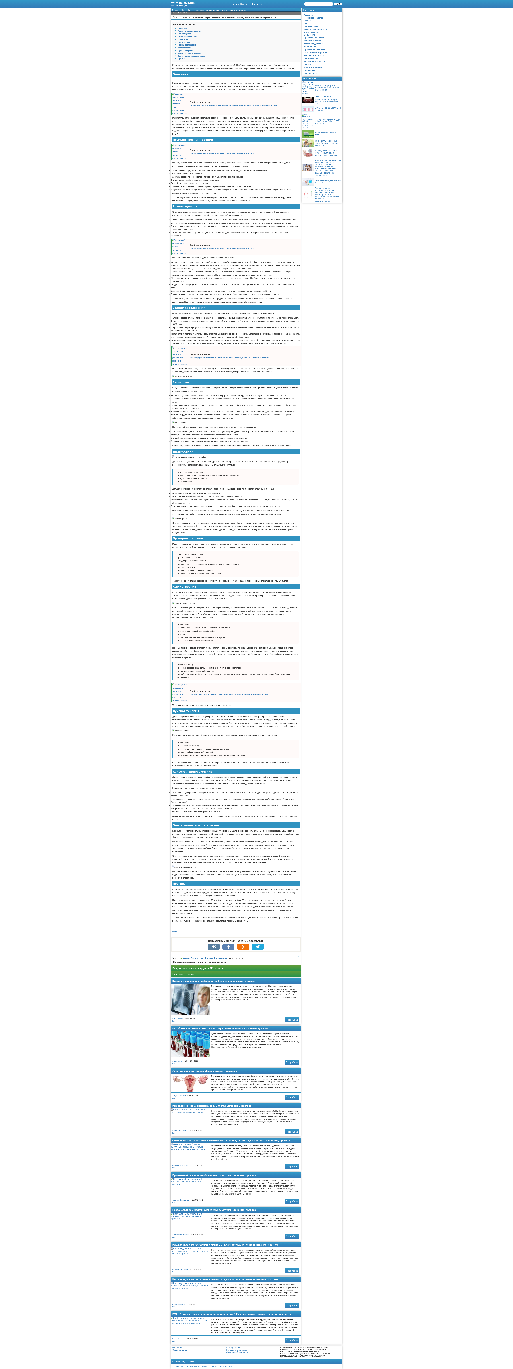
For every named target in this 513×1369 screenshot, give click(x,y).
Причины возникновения (189, 31)
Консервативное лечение (189, 53)
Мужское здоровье (313, 43)
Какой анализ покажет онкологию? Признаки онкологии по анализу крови (220, 1028)
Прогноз (181, 59)
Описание (182, 28)
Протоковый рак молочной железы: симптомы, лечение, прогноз (222, 153)
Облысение (309, 35)
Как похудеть (310, 73)
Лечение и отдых (312, 40)
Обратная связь (179, 1350)
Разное (307, 20)
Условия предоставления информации (190, 1366)
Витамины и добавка (314, 61)
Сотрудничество (233, 1348)
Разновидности (185, 34)
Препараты (309, 70)
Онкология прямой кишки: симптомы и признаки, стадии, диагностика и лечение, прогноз (234, 105)
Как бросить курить (314, 55)
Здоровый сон (311, 58)
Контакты (257, 4)
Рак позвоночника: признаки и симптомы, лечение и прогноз (211, 1105)
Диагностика (184, 42)
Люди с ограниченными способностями (316, 30)
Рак (173, 1021)
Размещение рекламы (236, 1350)
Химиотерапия (185, 47)
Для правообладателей (237, 1352)
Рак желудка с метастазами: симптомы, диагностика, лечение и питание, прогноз (229, 357)
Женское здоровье (313, 67)
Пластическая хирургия (315, 52)
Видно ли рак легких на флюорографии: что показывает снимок (213, 981)
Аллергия (308, 15)
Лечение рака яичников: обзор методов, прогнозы (204, 1071)
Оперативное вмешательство (191, 56)
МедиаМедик (185, 3)
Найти (338, 4)
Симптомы (183, 39)
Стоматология (311, 26)
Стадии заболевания (187, 36)
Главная (234, 4)
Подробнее (292, 1019)
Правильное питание (314, 49)
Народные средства (313, 18)
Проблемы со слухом (314, 37)
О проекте (245, 4)
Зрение (307, 64)
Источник (176, 932)
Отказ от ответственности (223, 1366)
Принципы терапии (187, 45)
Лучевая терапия (186, 50)
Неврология (310, 46)
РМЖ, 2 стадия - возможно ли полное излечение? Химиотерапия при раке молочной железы (232, 1314)
